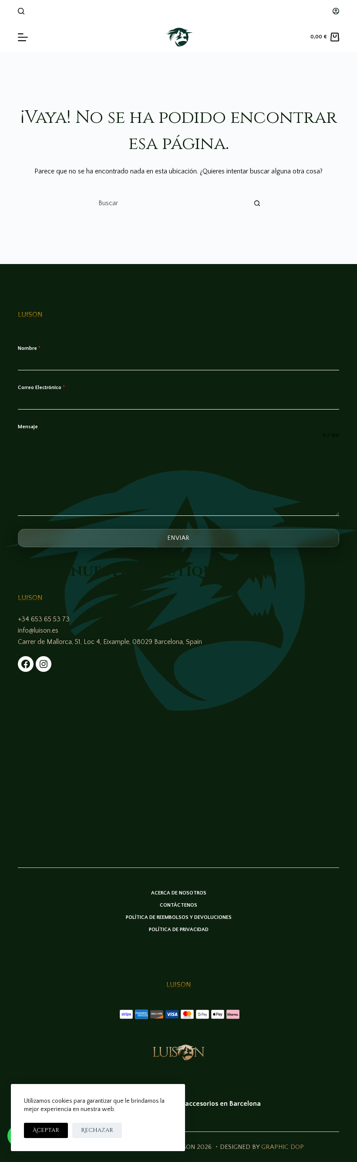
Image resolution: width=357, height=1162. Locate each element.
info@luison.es (38, 630)
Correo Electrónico (41, 387)
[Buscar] (21, 11)
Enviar (178, 538)
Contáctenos (178, 905)
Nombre (29, 348)
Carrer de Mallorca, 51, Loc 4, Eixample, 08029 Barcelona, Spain (110, 642)
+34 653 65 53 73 (44, 619)
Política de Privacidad (179, 929)
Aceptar (46, 1130)
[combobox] (170, 203)
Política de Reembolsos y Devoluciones (179, 917)
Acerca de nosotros (178, 893)
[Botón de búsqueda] (257, 203)
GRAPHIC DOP (282, 1147)
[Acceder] (336, 11)
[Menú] (23, 37)
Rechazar (97, 1130)
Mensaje (28, 427)
